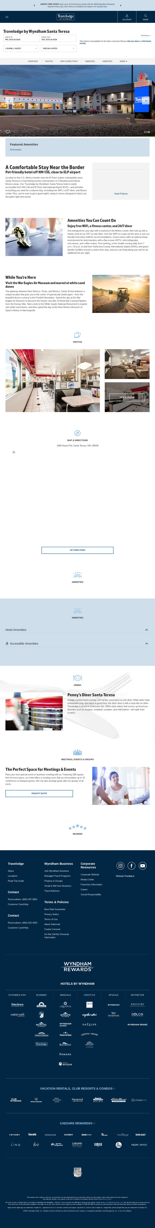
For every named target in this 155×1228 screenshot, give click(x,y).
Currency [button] (145, 35)
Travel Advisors (52, 891)
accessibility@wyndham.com (114, 1202)
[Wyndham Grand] (137, 1025)
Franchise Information (91, 884)
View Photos (127, 397)
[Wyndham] (113, 1005)
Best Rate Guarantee (54, 909)
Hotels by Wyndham (77, 983)
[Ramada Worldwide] (65, 1054)
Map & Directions (69, 61)
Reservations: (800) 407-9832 (22, 899)
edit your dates (133, 41)
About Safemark (52, 924)
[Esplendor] (89, 1015)
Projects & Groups (53, 881)
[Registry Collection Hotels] (137, 1005)
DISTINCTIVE (137, 995)
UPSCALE (114, 995)
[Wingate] (65, 1015)
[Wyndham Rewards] (77, 966)
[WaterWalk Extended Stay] (17, 1015)
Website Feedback (125, 876)
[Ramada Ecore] (65, 1064)
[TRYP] (89, 1005)
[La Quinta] (65, 1005)
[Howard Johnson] (41, 1035)
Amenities (90, 61)
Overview (33, 61)
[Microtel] (41, 1025)
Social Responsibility (91, 894)
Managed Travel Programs (57, 876)
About (11, 871)
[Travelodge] (41, 1044)
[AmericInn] (65, 1035)
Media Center (87, 879)
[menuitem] (7, 17)
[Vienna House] (89, 1035)
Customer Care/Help (18, 904)
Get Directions (77, 550)
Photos (49, 61)
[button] (34, 5)
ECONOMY (41, 995)
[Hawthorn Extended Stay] (17, 1005)
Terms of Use (51, 919)
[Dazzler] (89, 1025)
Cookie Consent (52, 929)
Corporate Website (90, 874)
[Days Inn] (41, 1005)
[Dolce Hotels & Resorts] (137, 1015)
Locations (12, 876)
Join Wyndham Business (56, 871)
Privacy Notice (51, 914)
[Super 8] (41, 1015)
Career (84, 889)
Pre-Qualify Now (100, 7)
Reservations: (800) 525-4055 (22, 922)
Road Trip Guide (16, 881)
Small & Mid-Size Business (57, 886)
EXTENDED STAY (17, 995)
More (123, 61)
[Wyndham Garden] (65, 1025)
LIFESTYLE (89, 995)
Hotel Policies (121, 193)
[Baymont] (65, 1044)
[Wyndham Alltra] (89, 1044)
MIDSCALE (65, 995)
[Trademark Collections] (113, 1015)
